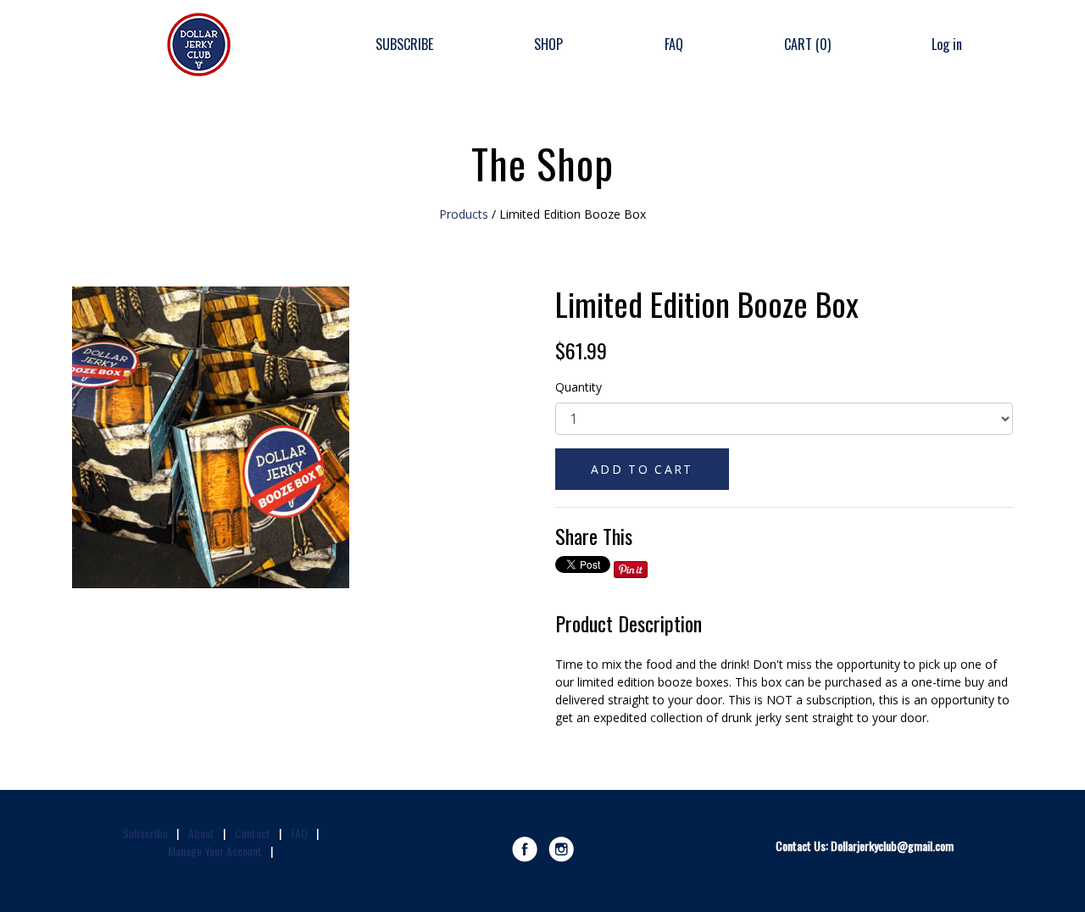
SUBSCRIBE (404, 44)
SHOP (548, 44)
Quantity (578, 387)
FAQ (674, 44)
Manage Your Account (215, 850)
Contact (252, 833)
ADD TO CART (642, 469)
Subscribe (145, 833)
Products (463, 214)
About (201, 833)
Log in (947, 44)
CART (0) (807, 44)
